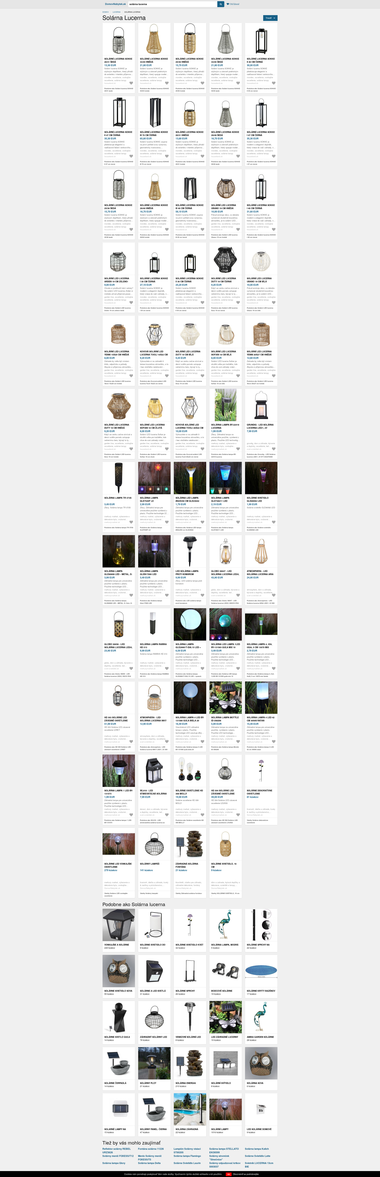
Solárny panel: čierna (153, 1129)
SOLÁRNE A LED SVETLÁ (153, 990)
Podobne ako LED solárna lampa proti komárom (188, 601)
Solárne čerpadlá (115, 1083)
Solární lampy (219, 1129)
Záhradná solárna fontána (187, 865)
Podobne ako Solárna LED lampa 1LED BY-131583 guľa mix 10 (224, 675)
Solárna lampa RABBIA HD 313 (153, 646)
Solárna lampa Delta (149, 1163)
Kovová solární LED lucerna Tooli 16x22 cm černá (154, 354)
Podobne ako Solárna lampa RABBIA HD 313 (154, 675)
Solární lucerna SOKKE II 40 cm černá (261, 60)
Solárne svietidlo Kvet (189, 944)
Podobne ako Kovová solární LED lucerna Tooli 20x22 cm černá (189, 455)
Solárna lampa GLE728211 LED (220, 499)
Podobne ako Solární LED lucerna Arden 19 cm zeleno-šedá (117, 309)
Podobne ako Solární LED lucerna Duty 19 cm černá (224, 309)
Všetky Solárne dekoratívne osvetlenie (257, 821)
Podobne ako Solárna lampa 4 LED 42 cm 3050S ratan (260, 748)
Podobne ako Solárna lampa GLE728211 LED (222, 528)
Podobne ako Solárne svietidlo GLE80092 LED (259, 528)
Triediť (268, 17)
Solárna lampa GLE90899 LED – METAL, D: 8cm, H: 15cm (118, 574)
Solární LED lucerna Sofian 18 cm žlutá (152, 426)
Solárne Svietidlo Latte (257, 1156)
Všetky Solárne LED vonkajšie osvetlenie (116, 894)
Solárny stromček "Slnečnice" (219, 1157)
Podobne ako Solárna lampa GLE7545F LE (151, 528)
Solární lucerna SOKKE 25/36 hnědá (190, 60)
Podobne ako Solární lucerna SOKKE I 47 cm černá (261, 162)
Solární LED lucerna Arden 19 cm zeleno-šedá (116, 281)
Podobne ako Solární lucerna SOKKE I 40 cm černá (261, 236)
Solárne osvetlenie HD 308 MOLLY (189, 792)
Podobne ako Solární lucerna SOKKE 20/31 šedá (118, 89)
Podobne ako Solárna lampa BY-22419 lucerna (223, 455)
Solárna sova (255, 1083)
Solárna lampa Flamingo (187, 1156)
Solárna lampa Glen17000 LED (149, 573)
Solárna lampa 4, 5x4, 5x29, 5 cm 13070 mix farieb (259, 647)
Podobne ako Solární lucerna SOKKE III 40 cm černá (190, 236)
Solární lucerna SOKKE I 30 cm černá (154, 280)
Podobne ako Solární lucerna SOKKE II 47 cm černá (118, 162)
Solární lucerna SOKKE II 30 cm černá (190, 280)
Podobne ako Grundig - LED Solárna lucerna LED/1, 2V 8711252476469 (261, 455)
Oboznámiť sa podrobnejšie (246, 1174)
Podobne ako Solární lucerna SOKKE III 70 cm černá (154, 162)
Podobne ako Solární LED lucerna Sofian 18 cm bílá (224, 382)
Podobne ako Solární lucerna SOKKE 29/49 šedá (225, 162)
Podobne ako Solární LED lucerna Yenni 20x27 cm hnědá (260, 382)
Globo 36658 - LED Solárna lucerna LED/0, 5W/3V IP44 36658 (118, 647)
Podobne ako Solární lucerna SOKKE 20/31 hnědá (190, 162)
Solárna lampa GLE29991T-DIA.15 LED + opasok (188, 647)
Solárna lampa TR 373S (117, 497)
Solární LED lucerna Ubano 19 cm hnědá (223, 207)
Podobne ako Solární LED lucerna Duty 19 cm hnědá (117, 455)
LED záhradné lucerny (224, 1036)
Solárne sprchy (185, 990)
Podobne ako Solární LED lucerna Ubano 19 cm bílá (260, 309)
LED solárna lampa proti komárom (187, 573)
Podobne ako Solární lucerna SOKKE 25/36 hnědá (190, 89)
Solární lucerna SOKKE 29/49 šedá (225, 133)
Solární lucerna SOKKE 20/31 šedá (118, 60)
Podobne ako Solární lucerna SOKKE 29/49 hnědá (154, 236)
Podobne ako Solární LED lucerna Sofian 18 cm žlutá (153, 455)
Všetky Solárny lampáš (149, 893)
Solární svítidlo (221, 1083)
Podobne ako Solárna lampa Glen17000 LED (151, 601)
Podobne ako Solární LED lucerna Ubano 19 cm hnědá (224, 236)
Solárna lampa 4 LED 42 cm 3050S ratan (260, 719)
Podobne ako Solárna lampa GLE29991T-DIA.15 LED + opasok (188, 675)
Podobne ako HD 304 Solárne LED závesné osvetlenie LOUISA (224, 821)
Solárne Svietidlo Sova (118, 990)
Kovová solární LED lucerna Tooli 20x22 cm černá (189, 427)
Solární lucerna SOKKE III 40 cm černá (190, 207)
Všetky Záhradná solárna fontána (188, 893)
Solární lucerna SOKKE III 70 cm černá (154, 133)
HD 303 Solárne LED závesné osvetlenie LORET (116, 720)
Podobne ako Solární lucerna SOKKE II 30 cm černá (190, 309)
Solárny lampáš (149, 863)
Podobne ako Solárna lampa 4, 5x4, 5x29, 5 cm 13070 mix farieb (260, 675)
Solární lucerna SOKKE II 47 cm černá (118, 133)
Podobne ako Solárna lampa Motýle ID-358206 (225, 748)
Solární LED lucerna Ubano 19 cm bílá (259, 280)
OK (228, 1174)
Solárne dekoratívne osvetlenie (259, 792)
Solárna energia (186, 1083)
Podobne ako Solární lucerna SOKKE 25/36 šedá (118, 236)
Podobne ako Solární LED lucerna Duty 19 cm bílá (189, 382)
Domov (105, 12)
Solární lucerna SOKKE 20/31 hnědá (190, 133)
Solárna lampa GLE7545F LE (149, 499)
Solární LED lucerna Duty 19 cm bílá (188, 353)
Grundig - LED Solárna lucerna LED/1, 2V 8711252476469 (260, 427)
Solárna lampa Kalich (257, 1148)
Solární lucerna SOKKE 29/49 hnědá (154, 207)
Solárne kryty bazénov (261, 990)
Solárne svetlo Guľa (117, 1036)
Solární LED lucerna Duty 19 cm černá (223, 280)
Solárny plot (148, 1083)
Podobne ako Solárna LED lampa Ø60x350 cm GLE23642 (188, 528)
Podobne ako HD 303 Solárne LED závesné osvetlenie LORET (117, 748)
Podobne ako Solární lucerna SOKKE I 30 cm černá (154, 309)
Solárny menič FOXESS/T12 (118, 1156)
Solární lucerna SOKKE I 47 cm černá (261, 133)
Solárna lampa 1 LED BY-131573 (118, 792)
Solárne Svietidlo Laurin (187, 1163)
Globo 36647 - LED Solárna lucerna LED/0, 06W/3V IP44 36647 (225, 574)
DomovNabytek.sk (115, 4)
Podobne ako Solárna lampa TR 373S (118, 527)
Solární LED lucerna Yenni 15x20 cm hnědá (116, 353)
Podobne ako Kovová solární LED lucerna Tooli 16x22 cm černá (153, 382)
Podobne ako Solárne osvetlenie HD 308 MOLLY (190, 821)
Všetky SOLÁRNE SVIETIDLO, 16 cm (225, 893)
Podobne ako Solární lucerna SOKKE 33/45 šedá (225, 89)
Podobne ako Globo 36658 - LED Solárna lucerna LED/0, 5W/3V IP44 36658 (117, 676)
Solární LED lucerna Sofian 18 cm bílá (223, 353)
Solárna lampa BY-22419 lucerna (225, 426)
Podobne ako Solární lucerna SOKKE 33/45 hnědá (154, 89)
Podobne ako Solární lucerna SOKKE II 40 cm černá (261, 89)
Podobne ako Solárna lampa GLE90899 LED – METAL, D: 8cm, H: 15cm (118, 603)
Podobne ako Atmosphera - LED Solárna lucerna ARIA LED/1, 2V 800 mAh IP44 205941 (260, 603)
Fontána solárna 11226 (151, 1148)
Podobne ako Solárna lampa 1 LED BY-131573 (117, 821)
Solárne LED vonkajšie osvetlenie (118, 865)
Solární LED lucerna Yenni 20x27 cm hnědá (259, 353)
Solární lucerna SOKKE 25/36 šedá (118, 207)
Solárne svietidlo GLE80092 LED (258, 499)
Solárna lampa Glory (113, 1163)
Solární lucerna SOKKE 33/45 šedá (225, 60)
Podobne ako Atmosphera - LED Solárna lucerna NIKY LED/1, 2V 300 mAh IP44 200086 (153, 749)
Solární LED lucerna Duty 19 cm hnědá (116, 426)
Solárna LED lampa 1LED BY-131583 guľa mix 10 (225, 646)
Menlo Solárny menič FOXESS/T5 (150, 1157)
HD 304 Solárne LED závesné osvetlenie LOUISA (223, 793)
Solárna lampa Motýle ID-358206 (225, 719)
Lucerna (116, 12)
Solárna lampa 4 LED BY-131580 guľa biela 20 (190, 719)
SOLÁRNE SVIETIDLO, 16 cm (223, 865)
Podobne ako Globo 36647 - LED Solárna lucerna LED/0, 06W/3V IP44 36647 (225, 603)
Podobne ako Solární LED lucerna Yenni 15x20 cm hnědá (117, 382)
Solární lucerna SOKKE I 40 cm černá (261, 207)
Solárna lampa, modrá (224, 944)
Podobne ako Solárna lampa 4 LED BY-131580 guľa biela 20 (189, 748)
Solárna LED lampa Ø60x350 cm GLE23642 (187, 499)
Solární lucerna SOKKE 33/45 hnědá (154, 60)
